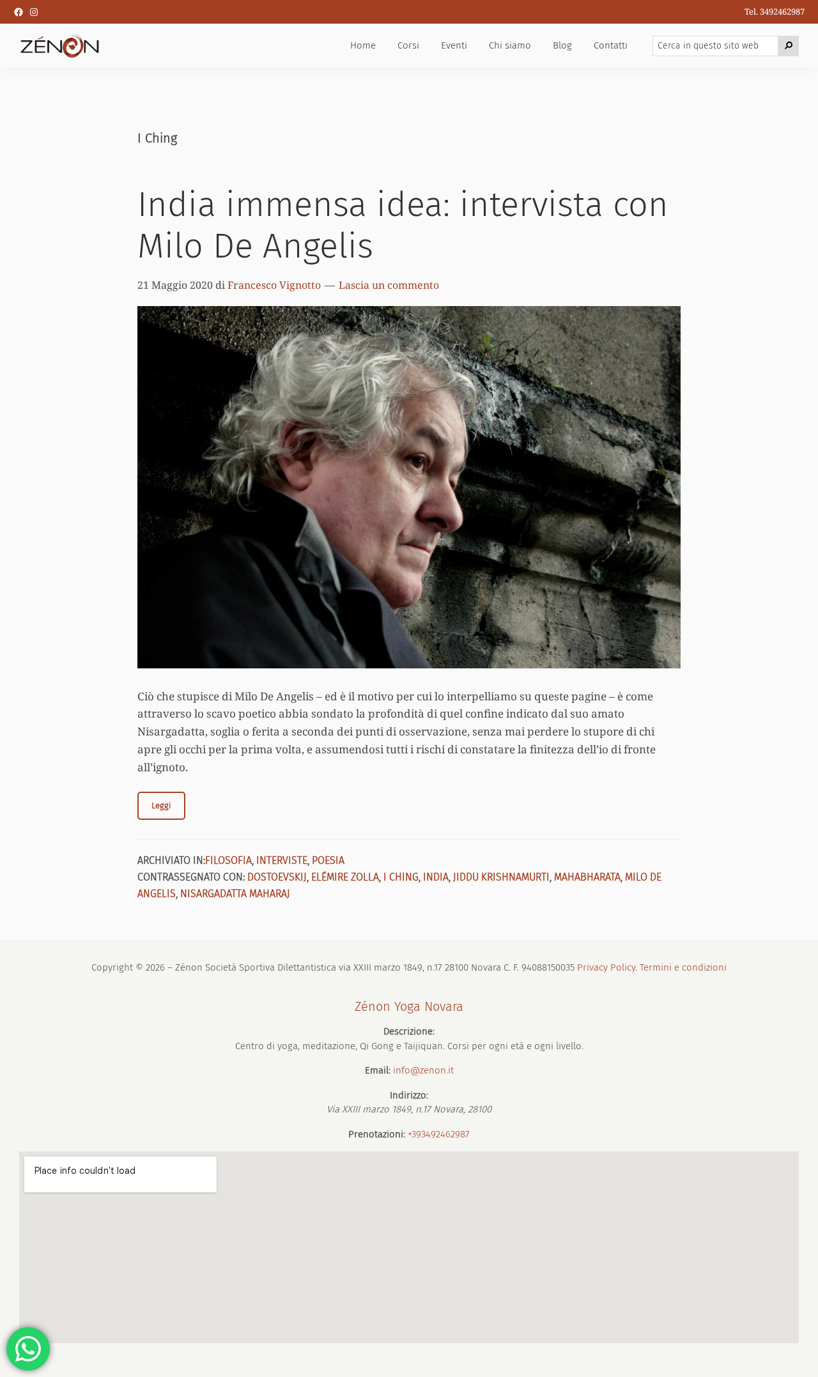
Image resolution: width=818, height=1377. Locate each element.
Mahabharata (587, 877)
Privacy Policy (606, 967)
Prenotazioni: (376, 1134)
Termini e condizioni (683, 967)
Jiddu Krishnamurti (501, 877)
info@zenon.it (423, 1070)
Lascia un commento (389, 285)
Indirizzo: (409, 1095)
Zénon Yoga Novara (409, 1006)
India (436, 877)
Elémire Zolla (345, 877)
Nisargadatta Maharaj (235, 894)
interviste (281, 860)
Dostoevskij (277, 877)
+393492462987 (439, 1134)
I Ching (401, 877)
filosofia (228, 860)
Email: (377, 1070)
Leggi (161, 805)
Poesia (328, 860)
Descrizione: (409, 1031)
